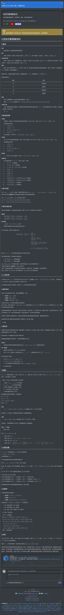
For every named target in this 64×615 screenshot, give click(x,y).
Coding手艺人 (56, 605)
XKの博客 (39, 605)
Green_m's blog (33, 605)
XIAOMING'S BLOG (8, 605)
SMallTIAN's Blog (56, 610)
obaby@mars (25, 603)
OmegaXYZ (20, 611)
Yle (17, 608)
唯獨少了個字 (49, 605)
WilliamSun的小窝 (37, 610)
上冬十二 (34, 603)
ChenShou (16, 610)
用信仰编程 (25, 607)
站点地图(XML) (35, 600)
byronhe (44, 605)
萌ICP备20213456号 (34, 593)
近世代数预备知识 (32, 557)
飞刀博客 (36, 611)
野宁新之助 (11, 610)
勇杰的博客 (13, 608)
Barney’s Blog (23, 610)
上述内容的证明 (7, 366)
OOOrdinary (58, 608)
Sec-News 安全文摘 (17, 603)
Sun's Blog (44, 610)
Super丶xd (44, 606)
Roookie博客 (51, 603)
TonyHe (32, 611)
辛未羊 (30, 603)
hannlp (20, 605)
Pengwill (35, 607)
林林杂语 (44, 603)
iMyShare (15, 605)
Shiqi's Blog (40, 608)
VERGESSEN (29, 610)
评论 (60, 582)
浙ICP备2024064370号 (32, 596)
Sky (47, 603)
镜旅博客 (49, 607)
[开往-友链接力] (45, 593)
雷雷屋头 (49, 610)
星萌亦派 (29, 608)
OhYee (10, 603)
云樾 (3, 608)
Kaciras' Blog (27, 611)
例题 (5, 322)
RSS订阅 (33, 589)
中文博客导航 (25, 593)
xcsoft (23, 605)
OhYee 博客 (20, 557)
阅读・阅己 (54, 606)
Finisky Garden (42, 611)
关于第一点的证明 (8, 512)
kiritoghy (6, 610)
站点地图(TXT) (28, 600)
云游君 (27, 605)
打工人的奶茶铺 (19, 607)
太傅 (40, 603)
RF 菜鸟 (39, 607)
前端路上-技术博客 (22, 608)
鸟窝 (38, 603)
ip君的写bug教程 (5, 607)
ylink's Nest (46, 608)
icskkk (52, 608)
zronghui (59, 607)
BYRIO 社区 (12, 607)
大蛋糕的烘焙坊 (58, 603)
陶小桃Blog (7, 608)
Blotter (32, 598)
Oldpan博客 (34, 608)
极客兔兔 (30, 607)
